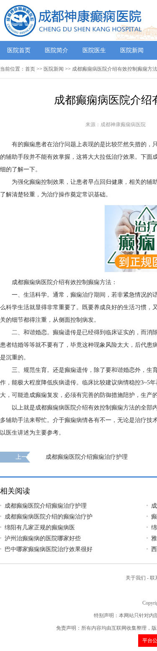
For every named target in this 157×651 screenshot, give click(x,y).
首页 (30, 69)
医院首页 (19, 50)
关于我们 (136, 578)
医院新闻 (132, 50)
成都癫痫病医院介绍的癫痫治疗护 (49, 517)
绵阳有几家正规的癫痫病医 (40, 527)
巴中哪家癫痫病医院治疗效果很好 (49, 549)
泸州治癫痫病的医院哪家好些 (43, 538)
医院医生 (94, 50)
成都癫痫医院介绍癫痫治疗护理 (87, 457)
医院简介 (56, 50)
